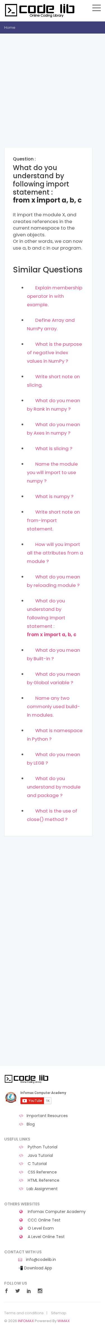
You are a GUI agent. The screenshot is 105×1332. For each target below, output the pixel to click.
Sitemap (58, 1313)
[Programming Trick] (27, 1079)
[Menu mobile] (96, 9)
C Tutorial (37, 1163)
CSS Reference (42, 1172)
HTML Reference (43, 1180)
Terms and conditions (24, 1313)
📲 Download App (35, 1268)
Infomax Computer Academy (56, 1211)
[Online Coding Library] (40, 10)
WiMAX (63, 1321)
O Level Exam (40, 1228)
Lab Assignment (42, 1189)
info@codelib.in (40, 1259)
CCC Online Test (43, 1220)
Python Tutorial (42, 1147)
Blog (31, 1124)
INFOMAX (26, 1321)
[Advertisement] (52, 95)
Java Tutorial (40, 1155)
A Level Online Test (46, 1236)
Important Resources (47, 1116)
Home (9, 27)
